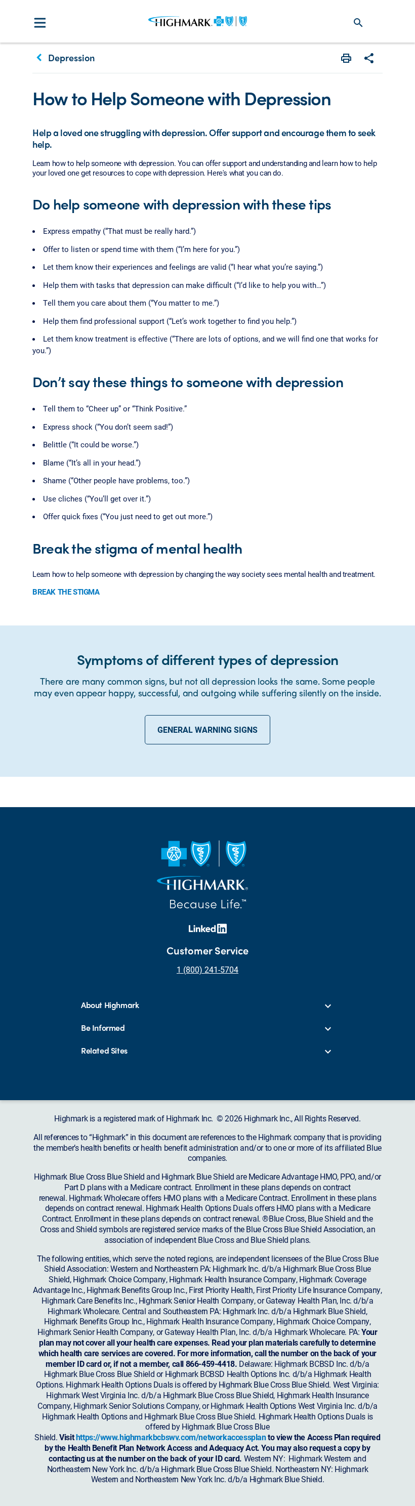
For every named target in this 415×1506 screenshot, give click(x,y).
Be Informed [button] (103, 1028)
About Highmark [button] (110, 1005)
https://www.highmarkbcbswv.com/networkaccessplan (171, 1437)
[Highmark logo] (197, 21)
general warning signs (207, 729)
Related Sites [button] (104, 1050)
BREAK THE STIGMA (66, 592)
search (358, 23)
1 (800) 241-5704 (207, 969)
